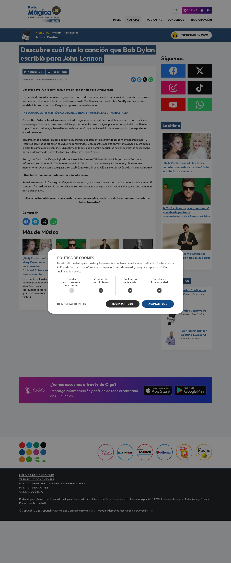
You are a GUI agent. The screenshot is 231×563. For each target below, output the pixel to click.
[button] (71, 304)
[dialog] (115, 281)
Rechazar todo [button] (122, 303)
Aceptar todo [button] (157, 303)
